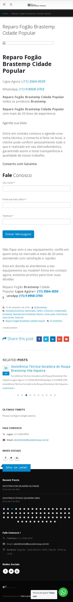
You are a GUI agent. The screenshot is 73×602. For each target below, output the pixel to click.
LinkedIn (53, 339)
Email (66, 339)
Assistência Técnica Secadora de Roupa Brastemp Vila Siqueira (40, 368)
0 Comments (56, 320)
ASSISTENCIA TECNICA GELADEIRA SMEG (21, 498)
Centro (39, 310)
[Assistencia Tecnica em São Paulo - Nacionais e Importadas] (36, 5)
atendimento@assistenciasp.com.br (31, 440)
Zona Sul (19, 317)
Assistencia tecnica (15, 310)
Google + (59, 339)
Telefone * (8, 215)
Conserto (48, 310)
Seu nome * (9, 182)
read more (8, 388)
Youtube (17, 571)
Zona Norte (61, 314)
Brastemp (42, 307)
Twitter (46, 339)
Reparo (39, 314)
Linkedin (17, 457)
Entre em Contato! (16, 467)
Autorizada (30, 310)
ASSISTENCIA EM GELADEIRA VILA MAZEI (21, 486)
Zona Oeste (8, 317)
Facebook (39, 339)
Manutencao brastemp (24, 314)
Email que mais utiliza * (14, 199)
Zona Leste (49, 314)
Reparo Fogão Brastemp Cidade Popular (25, 320)
